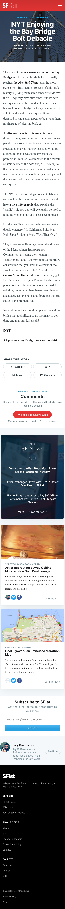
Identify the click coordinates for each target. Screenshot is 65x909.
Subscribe (32, 728)
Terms (5, 902)
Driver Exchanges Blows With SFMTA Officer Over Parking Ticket (32, 483)
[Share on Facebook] (19, 597)
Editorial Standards (12, 839)
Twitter (6, 870)
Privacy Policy (9, 896)
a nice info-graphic (22, 204)
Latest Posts (9, 802)
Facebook (8, 865)
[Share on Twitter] (13, 597)
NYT (7, 330)
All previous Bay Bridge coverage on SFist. (30, 340)
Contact (7, 849)
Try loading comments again (32, 414)
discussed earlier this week (25, 133)
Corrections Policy (12, 844)
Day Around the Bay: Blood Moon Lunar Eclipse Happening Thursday (32, 470)
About (6, 828)
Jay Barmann (40, 17)
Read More (53, 751)
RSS (5, 876)
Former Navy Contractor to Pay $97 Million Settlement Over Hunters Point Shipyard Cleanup (32, 499)
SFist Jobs (8, 807)
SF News (22, 17)
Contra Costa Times (15, 275)
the (26, 82)
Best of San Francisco (14, 812)
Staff (5, 833)
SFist (9, 776)
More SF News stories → (32, 511)
